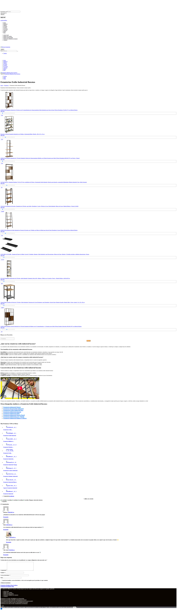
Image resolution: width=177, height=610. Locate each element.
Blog (6, 20)
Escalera (5, 27)
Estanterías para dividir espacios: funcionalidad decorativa (14, 602)
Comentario (4, 570)
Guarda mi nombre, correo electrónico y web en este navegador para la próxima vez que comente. (25, 580)
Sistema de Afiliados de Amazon (10, 5)
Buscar (2, 50)
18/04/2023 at (11, 512)
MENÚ (2, 49)
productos (3, 20)
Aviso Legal (6, 1)
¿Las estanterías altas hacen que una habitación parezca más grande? (17, 601)
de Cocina (5, 29)
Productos (6, 85)
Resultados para (4, 11)
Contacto (5, 6)
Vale (74, 607)
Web (2, 577)
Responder (5, 517)
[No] (76, 607)
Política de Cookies (7, 3)
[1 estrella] (3, 500)
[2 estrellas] (8, 500)
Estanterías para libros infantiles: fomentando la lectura (14, 599)
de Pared (5, 26)
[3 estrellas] (14, 500)
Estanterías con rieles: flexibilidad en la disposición (12, 598)
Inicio (4, 22)
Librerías (5, 30)
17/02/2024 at (11, 550)
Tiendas (5, 53)
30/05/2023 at (9, 524)
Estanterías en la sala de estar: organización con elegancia (14, 603)
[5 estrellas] (25, 500)
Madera (5, 25)
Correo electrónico (5, 575)
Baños (4, 31)
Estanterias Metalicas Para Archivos (12, 73)
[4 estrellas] (20, 500)
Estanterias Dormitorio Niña (7, 586)
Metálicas (5, 24)
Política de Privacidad (8, 4)
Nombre (3, 572)
